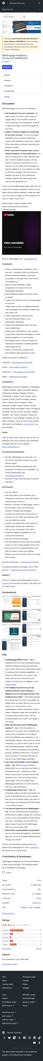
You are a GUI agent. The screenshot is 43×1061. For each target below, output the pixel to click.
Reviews (7, 80)
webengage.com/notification (24, 372)
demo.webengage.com (11, 447)
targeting (37, 907)
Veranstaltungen (29, 998)
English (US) (37, 903)
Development (9, 91)
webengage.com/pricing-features (23, 570)
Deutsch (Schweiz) (14, 1033)
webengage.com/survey (18, 367)
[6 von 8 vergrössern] (38, 612)
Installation (8, 86)
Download (7, 67)
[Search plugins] (24, 17)
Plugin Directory (7, 9)
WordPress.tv (8, 1006)
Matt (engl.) (7, 1016)
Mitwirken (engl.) (29, 995)
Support (7, 96)
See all (38, 949)
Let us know (28, 424)
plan (9, 840)
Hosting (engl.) (7, 984)
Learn (4, 995)
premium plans (10, 684)
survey (30, 907)
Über (4, 977)
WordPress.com (9, 1012)
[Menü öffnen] (39, 3)
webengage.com (30, 259)
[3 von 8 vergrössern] (18, 627)
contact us (6, 583)
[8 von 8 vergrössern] (38, 637)
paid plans (24, 765)
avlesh (7, 61)
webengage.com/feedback (22, 362)
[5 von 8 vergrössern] (38, 599)
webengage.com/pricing (14, 476)
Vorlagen (26, 988)
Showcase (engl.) (29, 977)
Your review (6, 949)
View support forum (9, 964)
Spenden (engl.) (30, 1002)
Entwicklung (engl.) (9, 1002)
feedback (24, 907)
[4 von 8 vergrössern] (18, 642)
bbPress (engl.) (9, 1020)
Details (6, 75)
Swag (26, 1006)
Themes (26, 981)
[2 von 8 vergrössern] (18, 612)
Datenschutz (7, 988)
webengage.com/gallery (18, 377)
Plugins (25, 984)
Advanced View (8, 913)
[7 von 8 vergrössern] (38, 625)
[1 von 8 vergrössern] (18, 599)
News (4, 981)
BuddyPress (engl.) (10, 1023)
